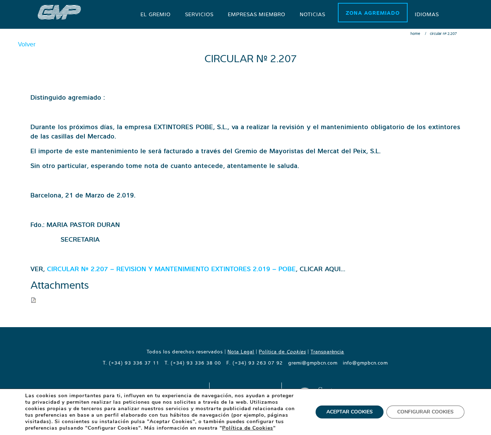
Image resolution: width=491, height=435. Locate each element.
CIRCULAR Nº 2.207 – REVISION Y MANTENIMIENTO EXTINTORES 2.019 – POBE (171, 268)
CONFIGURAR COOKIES (425, 411)
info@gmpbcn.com (365, 362)
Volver (27, 44)
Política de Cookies (247, 428)
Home (415, 33)
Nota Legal (241, 351)
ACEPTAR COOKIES (349, 411)
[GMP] (59, 11)
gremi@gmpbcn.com (313, 362)
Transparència (327, 351)
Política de (282, 351)
